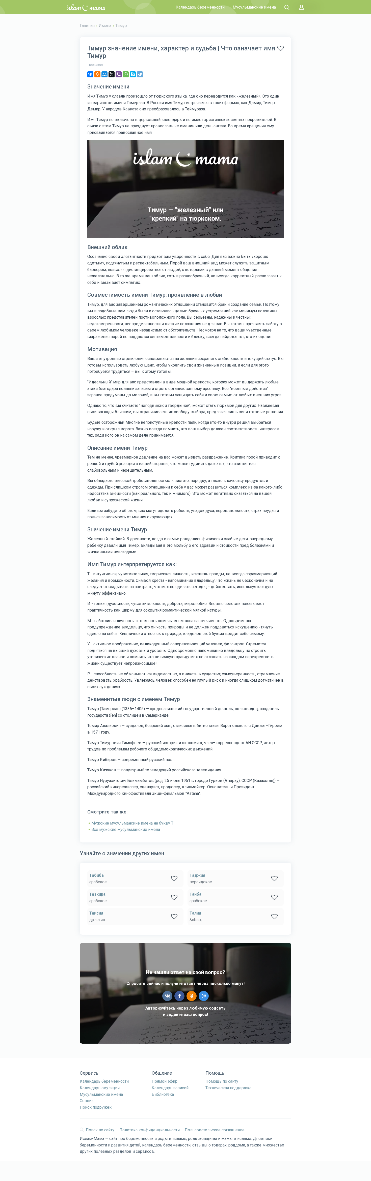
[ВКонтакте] (90, 74)
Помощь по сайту (221, 1081)
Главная (87, 25)
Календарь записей (170, 1087)
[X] (112, 74)
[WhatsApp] (126, 74)
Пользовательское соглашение (215, 1130)
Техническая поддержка (228, 1087)
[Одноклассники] (97, 74)
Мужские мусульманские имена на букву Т (132, 823)
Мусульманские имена (254, 7)
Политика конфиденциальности (149, 1130)
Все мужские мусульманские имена (125, 829)
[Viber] (119, 74)
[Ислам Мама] (86, 7)
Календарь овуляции (100, 1087)
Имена (105, 25)
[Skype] (133, 74)
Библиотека (163, 1094)
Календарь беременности (200, 7)
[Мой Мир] (104, 74)
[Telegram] (140, 74)
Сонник (87, 1100)
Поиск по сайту (100, 1130)
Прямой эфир (164, 1081)
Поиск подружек (96, 1107)
